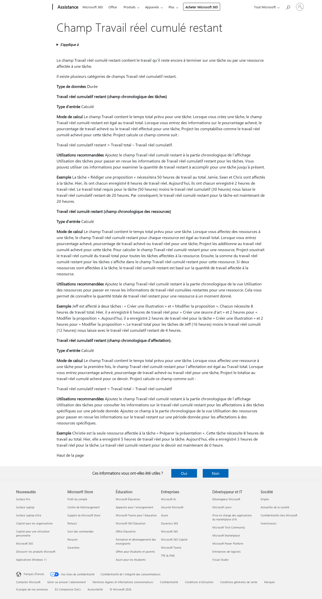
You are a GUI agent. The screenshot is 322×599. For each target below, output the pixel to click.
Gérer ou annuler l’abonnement (66, 582)
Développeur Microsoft (226, 499)
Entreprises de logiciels (226, 551)
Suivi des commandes (80, 531)
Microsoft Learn (221, 507)
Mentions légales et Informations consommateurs (123, 582)
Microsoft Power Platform (227, 543)
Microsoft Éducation (128, 499)
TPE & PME (168, 555)
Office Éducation (126, 531)
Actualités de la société (275, 507)
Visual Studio (220, 559)
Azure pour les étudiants (131, 559)
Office (112, 7)
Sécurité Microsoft (172, 507)
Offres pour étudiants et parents (135, 551)
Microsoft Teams (171, 547)
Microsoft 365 (93, 7)
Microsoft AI (168, 499)
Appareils (152, 7)
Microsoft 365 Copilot (174, 539)
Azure (164, 515)
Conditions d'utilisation (199, 582)
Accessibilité (95, 589)
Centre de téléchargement (83, 507)
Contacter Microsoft (28, 582)
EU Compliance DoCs (68, 589)
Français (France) (34, 574)
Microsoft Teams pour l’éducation (136, 515)
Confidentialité (169, 582)
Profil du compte (77, 499)
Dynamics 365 (169, 523)
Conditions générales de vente (238, 582)
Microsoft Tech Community (228, 527)
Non (215, 473)
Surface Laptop (25, 507)
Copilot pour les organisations (34, 523)
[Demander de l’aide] (287, 6)
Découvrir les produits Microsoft (35, 551)
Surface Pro (23, 499)
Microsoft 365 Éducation (130, 523)
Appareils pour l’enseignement (134, 507)
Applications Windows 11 (31, 559)
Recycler (72, 539)
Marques (269, 582)
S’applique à (69, 44)
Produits (130, 7)
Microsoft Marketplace (226, 535)
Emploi (265, 499)
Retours (72, 523)
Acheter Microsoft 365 (201, 7)
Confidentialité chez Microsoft (279, 515)
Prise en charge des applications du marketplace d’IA (232, 517)
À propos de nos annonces (32, 589)
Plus (171, 7)
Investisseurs (268, 523)
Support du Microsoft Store (83, 515)
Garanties (73, 547)
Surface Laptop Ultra (28, 515)
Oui (184, 473)
